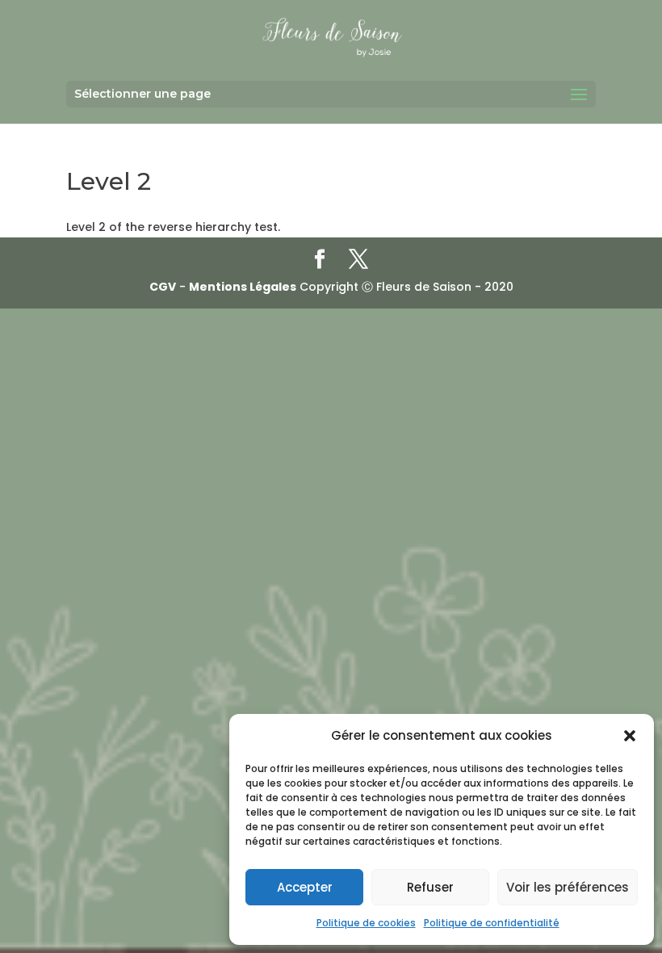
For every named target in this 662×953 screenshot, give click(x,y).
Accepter (305, 887)
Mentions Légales (242, 287)
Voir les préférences (567, 887)
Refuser (430, 887)
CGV (162, 287)
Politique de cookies (366, 923)
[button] (630, 736)
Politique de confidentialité (491, 923)
